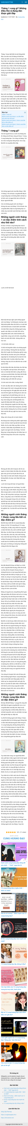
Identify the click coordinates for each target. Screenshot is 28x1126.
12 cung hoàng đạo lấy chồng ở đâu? (14, 1103)
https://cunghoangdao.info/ (8, 1114)
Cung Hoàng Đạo (14, 837)
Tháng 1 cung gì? (6, 114)
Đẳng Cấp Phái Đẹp (6, 1111)
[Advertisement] (14, 35)
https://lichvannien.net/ (7, 1117)
